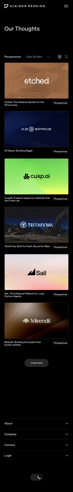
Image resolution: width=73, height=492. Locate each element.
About (8, 423)
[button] (36, 477)
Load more (36, 363)
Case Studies (34, 57)
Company (10, 434)
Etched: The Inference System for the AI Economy (24, 103)
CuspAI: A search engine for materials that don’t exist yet (27, 199)
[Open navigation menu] (66, 6)
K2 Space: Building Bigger (18, 150)
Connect (9, 445)
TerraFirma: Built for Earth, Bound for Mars (27, 246)
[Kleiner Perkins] (24, 6)
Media (51, 57)
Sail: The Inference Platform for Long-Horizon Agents (24, 295)
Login (8, 455)
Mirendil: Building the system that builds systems (22, 343)
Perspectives (12, 57)
